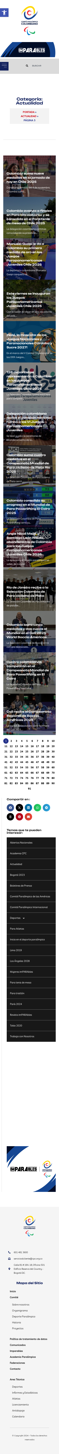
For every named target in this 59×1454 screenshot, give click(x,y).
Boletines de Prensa (21, 885)
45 (26, 762)
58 (42, 767)
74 (21, 778)
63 (16, 772)
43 (16, 762)
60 (53, 767)
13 (16, 746)
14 (21, 746)
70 (53, 772)
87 (37, 783)
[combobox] (39, 66)
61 (5, 772)
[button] (4, 12)
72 (11, 778)
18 (42, 746)
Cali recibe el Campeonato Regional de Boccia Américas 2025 (29, 716)
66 (32, 772)
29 (47, 751)
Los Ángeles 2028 (20, 961)
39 (47, 756)
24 (21, 751)
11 (5, 746)
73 (16, 778)
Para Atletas (17, 928)
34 (21, 756)
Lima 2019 (16, 950)
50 (53, 762)
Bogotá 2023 (17, 874)
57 (37, 767)
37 (37, 756)
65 (26, 772)
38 (42, 756)
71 (5, 778)
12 (11, 746)
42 (11, 762)
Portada (28, 112)
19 (47, 746)
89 (47, 783)
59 (47, 767)
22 (11, 751)
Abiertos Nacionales (21, 842)
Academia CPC (18, 853)
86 (32, 783)
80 (53, 778)
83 (16, 783)
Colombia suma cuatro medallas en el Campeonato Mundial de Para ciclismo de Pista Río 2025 (28, 463)
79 (47, 778)
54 (21, 767)
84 (21, 783)
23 (16, 751)
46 (32, 762)
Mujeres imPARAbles (21, 971)
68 (42, 772)
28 (42, 751)
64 (21, 772)
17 (37, 746)
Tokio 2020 (16, 1025)
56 (32, 767)
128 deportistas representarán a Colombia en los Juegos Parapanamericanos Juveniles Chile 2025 (29, 380)
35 (26, 756)
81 (5, 783)
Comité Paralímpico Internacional (29, 907)
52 (11, 767)
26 (32, 751)
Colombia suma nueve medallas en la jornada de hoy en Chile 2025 (28, 177)
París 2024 (16, 1004)
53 (16, 767)
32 (11, 756)
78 (42, 778)
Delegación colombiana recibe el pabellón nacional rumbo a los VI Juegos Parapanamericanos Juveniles (29, 422)
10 (53, 740)
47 (37, 762)
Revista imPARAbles (21, 1014)
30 (53, 751)
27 (37, 751)
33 (16, 756)
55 (26, 767)
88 (42, 783)
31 (5, 756)
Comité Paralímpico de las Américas (30, 896)
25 (26, 751)
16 (32, 746)
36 (32, 756)
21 (5, 751)
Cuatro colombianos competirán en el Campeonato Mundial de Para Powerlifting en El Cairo (28, 670)
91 (29, 788)
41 (5, 762)
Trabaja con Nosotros (22, 1036)
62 (11, 772)
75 (26, 778)
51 (5, 767)
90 (53, 783)
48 (42, 762)
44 (21, 762)
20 (53, 746)
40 (53, 756)
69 (47, 772)
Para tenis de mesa (20, 982)
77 (37, 778)
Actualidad (28, 116)
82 (11, 783)
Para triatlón (17, 993)
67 (37, 772)
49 (47, 762)
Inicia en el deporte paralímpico (27, 939)
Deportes (15, 917)
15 (26, 746)
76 (32, 778)
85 (26, 783)
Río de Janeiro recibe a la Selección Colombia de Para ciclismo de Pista (27, 591)
